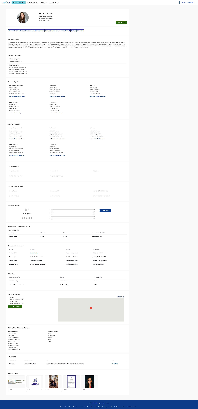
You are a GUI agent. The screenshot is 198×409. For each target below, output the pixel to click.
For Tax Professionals (187, 2)
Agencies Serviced (13, 30)
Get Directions (120, 296)
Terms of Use (90, 406)
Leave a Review (105, 210)
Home (61, 406)
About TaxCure (68, 406)
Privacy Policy (98, 406)
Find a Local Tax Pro (18, 2)
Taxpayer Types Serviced (63, 30)
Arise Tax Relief (34, 253)
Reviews (73, 30)
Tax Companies (106, 406)
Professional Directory (116, 406)
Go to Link (115, 363)
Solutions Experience (38, 30)
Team (78, 406)
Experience (80, 30)
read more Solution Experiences (16, 138)
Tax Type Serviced (50, 30)
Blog (74, 406)
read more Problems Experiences (17, 96)
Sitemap (124, 406)
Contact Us (83, 406)
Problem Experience (25, 30)
